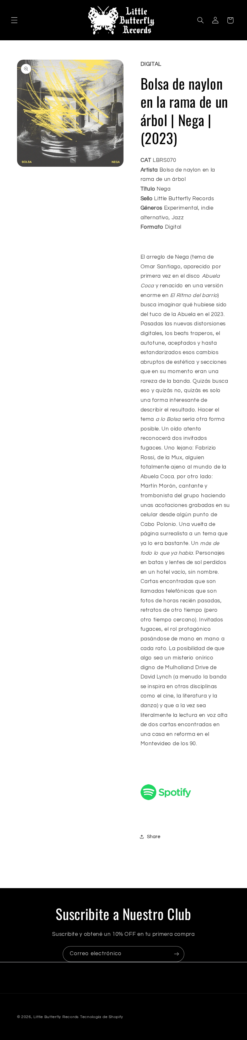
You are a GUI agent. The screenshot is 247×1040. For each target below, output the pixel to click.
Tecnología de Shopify (101, 1017)
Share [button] (153, 836)
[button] (14, 20)
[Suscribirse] (176, 954)
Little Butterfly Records (56, 1017)
